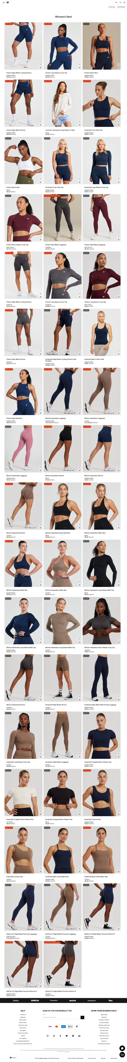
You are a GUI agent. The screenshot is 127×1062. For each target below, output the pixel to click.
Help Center (23, 1028)
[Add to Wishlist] (40, 64)
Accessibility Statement (22, 1041)
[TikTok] (54, 1036)
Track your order (22, 1025)
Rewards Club (104, 1033)
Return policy (23, 1020)
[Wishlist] (120, 2)
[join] (82, 1017)
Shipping (22, 1017)
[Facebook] (60, 1036)
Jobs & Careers (104, 1038)
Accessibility (22, 1038)
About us (104, 1041)
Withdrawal (114, 1058)
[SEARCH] (116, 2)
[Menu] (3, 2)
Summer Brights (104, 1022)
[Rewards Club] (122, 1055)
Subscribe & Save (104, 1036)
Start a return (23, 1022)
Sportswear (121, 7)
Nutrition (112, 7)
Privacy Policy (92, 1058)
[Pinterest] (73, 1036)
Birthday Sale (104, 1030)
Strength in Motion (104, 1020)
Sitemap (103, 1058)
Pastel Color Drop (104, 1028)
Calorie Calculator (23, 1033)
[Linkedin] (79, 1036)
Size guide (23, 1030)
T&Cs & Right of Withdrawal (75, 1058)
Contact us (23, 1014)
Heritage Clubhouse (104, 1025)
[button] (13, 1058)
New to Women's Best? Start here (23, 1044)
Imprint (23, 1036)
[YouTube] (67, 1036)
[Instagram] (48, 1036)
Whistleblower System (104, 1044)
